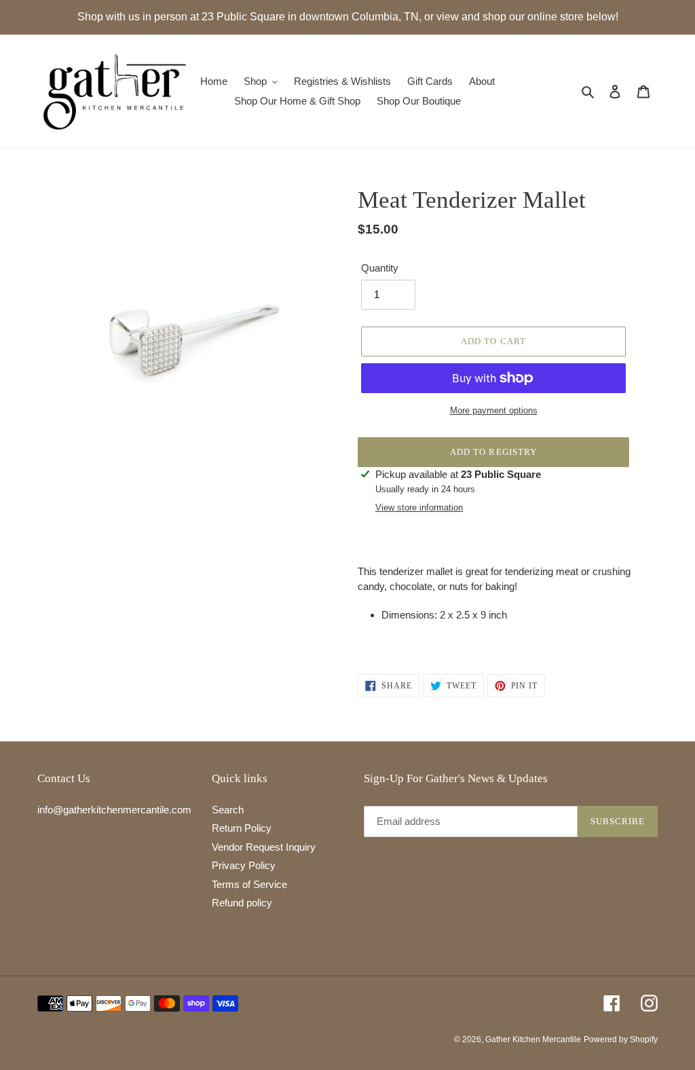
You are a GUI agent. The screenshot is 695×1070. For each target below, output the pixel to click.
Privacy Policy (244, 865)
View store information (419, 507)
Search (228, 809)
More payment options (494, 410)
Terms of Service (249, 884)
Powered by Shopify (621, 1039)
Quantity (379, 268)
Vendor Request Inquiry (264, 847)
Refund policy (242, 902)
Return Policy (241, 828)
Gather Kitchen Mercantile (533, 1039)
